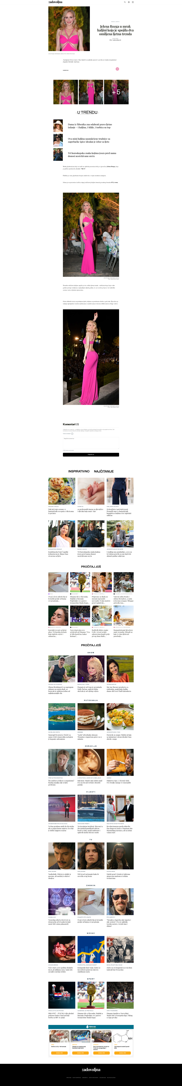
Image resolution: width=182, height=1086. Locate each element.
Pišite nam (68, 1077)
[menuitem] (128, 2)
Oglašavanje (102, 1077)
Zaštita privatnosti (93, 1077)
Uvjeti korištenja (76, 1077)
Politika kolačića (111, 1077)
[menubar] (129, 2)
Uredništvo (85, 1077)
